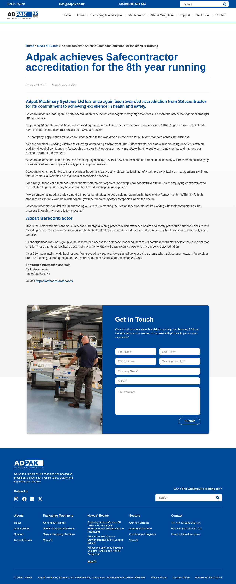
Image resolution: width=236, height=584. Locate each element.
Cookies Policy (181, 577)
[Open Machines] (143, 15)
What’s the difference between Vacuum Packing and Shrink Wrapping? (105, 550)
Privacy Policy (159, 577)
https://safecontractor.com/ (54, 281)
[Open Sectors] (208, 15)
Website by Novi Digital (208, 577)
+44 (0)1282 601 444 (132, 4)
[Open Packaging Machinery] (121, 15)
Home (30, 45)
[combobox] (201, 4)
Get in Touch (16, 4)
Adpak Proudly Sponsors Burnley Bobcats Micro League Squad (105, 539)
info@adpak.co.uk (72, 4)
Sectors (134, 515)
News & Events (47, 45)
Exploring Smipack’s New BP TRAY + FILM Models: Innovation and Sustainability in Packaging (106, 527)
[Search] (226, 4)
